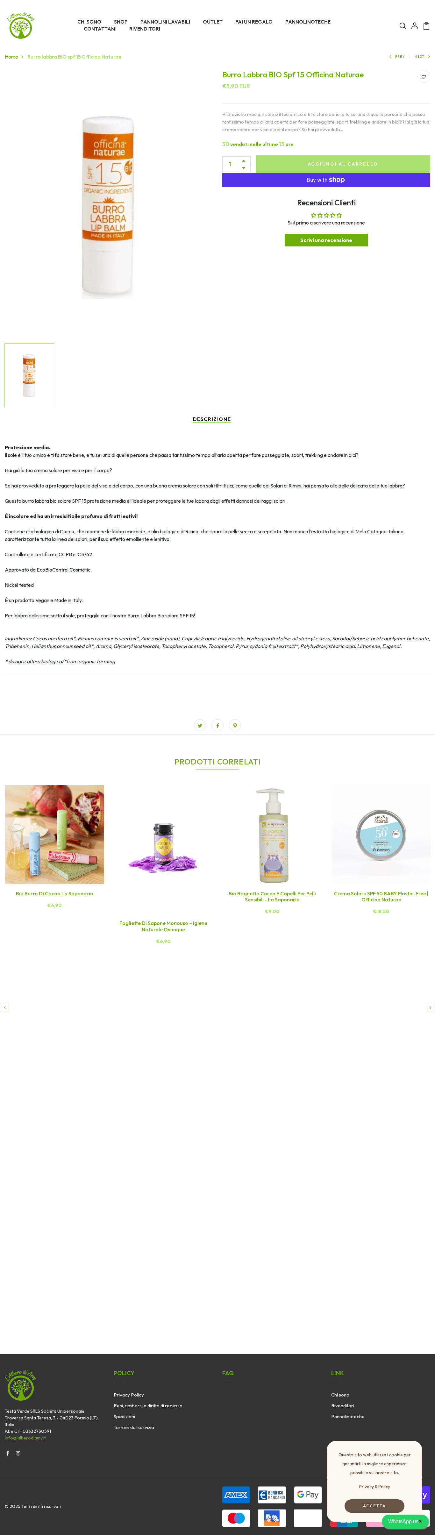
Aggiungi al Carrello (343, 164)
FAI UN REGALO (254, 22)
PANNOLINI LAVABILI (165, 22)
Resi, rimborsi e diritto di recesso (148, 1406)
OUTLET (213, 22)
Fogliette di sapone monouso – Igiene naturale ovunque (163, 926)
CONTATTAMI (100, 29)
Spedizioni (124, 1416)
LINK (337, 1373)
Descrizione (212, 419)
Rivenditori (342, 1406)
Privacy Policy (129, 1395)
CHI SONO (89, 22)
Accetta (374, 1505)
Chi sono (340, 1395)
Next (419, 56)
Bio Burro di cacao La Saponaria (54, 893)
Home (11, 56)
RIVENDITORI (144, 29)
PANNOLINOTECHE (308, 22)
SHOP (121, 22)
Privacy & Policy (374, 1486)
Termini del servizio (134, 1427)
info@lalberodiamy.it (25, 1438)
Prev (400, 56)
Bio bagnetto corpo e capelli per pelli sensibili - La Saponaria (272, 896)
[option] (109, 205)
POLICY (124, 1373)
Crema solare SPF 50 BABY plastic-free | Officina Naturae (381, 896)
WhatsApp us (405, 1520)
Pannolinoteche (348, 1416)
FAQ (228, 1373)
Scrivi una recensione (326, 240)
